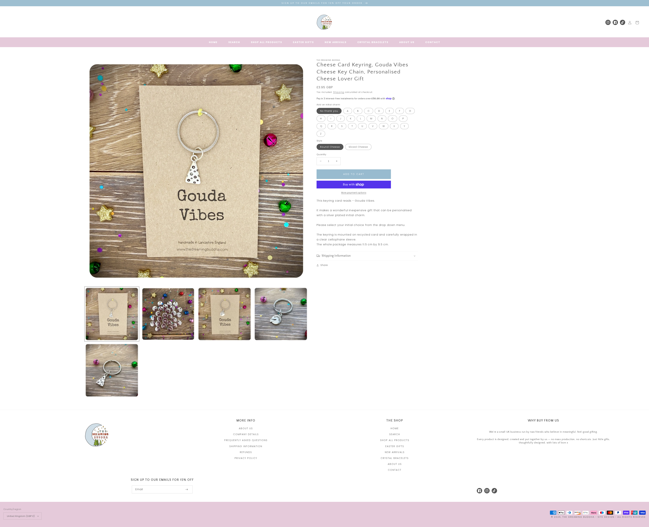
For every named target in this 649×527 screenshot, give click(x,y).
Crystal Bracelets (395, 458)
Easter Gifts (394, 446)
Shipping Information (245, 446)
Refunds (246, 452)
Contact (394, 470)
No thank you (329, 111)
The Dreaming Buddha (578, 517)
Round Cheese (330, 147)
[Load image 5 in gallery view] (112, 370)
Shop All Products (394, 440)
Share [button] (324, 265)
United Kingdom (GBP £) (21, 516)
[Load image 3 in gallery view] (224, 314)
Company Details (246, 434)
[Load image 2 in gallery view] (168, 314)
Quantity (321, 154)
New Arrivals (395, 452)
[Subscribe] (187, 489)
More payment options (353, 192)
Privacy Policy (246, 458)
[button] (367, 255)
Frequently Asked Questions (246, 440)
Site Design (606, 517)
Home (395, 428)
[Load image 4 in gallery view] (281, 314)
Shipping (338, 92)
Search (394, 434)
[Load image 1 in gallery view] (112, 314)
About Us (246, 428)
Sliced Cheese (358, 147)
